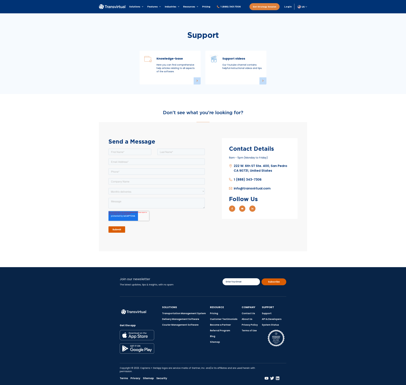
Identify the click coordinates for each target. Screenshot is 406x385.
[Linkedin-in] (252, 209)
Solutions (134, 6)
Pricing (206, 6)
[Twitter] (272, 378)
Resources (189, 6)
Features (152, 6)
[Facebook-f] (232, 209)
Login (288, 7)
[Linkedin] (278, 378)
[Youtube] (242, 209)
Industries (170, 6)
